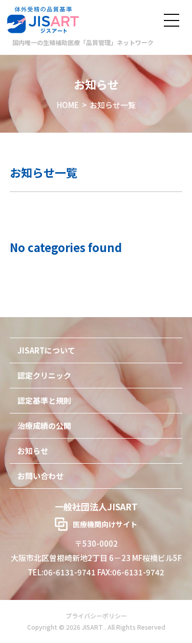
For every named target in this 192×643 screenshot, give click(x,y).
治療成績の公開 (44, 425)
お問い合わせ (40, 475)
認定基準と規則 (44, 400)
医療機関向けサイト (105, 524)
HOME (68, 104)
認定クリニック (44, 375)
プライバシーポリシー (96, 615)
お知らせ (32, 450)
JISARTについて (46, 350)
